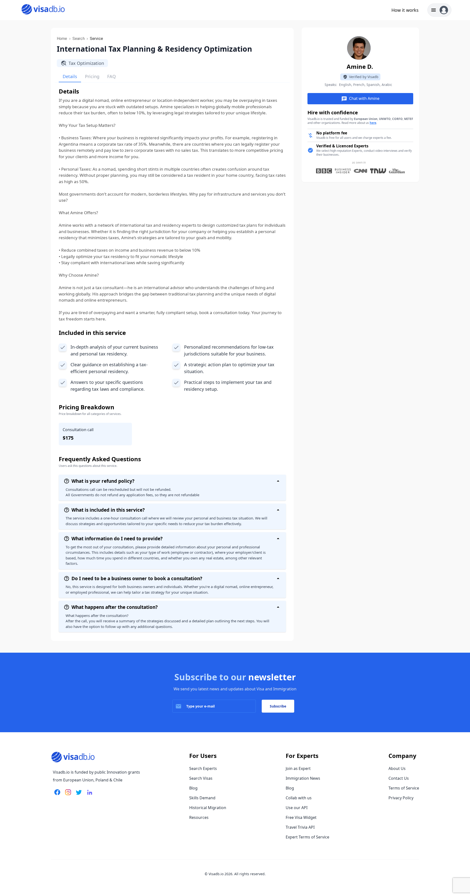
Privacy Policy (400, 798)
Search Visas (200, 778)
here (373, 123)
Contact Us (398, 778)
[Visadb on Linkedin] (88, 795)
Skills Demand (202, 798)
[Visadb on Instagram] (67, 795)
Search (78, 38)
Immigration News (303, 778)
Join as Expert (298, 768)
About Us (397, 768)
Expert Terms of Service (307, 837)
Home (62, 38)
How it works (405, 10)
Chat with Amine (360, 99)
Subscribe (278, 706)
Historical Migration (207, 807)
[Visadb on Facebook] (57, 795)
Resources (199, 817)
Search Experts (203, 768)
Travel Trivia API (300, 827)
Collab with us (299, 798)
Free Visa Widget (301, 817)
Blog (193, 788)
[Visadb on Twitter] (77, 795)
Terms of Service (403, 788)
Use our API (296, 807)
